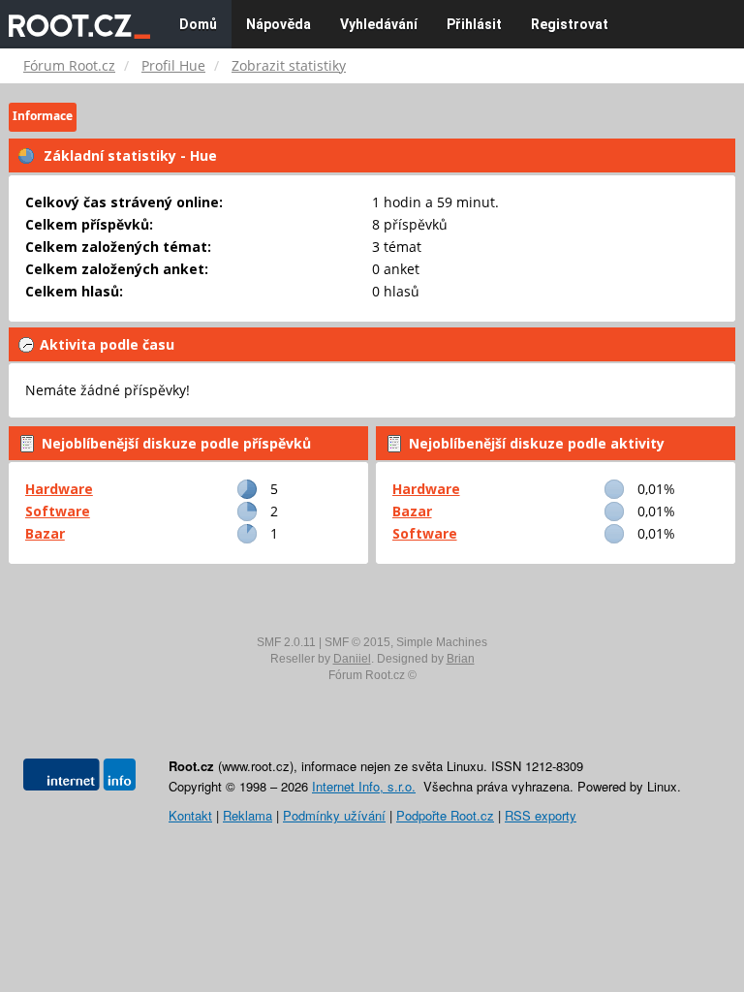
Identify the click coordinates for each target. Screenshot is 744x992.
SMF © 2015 (357, 642)
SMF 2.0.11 (286, 642)
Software (57, 511)
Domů (198, 24)
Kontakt (190, 815)
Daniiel (352, 659)
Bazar (45, 533)
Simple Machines (441, 642)
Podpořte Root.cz (445, 815)
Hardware (59, 489)
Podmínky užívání (334, 815)
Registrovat (569, 24)
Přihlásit (474, 24)
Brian (461, 659)
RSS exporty (540, 815)
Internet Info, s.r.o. (364, 786)
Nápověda (278, 24)
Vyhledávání (379, 24)
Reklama (247, 815)
